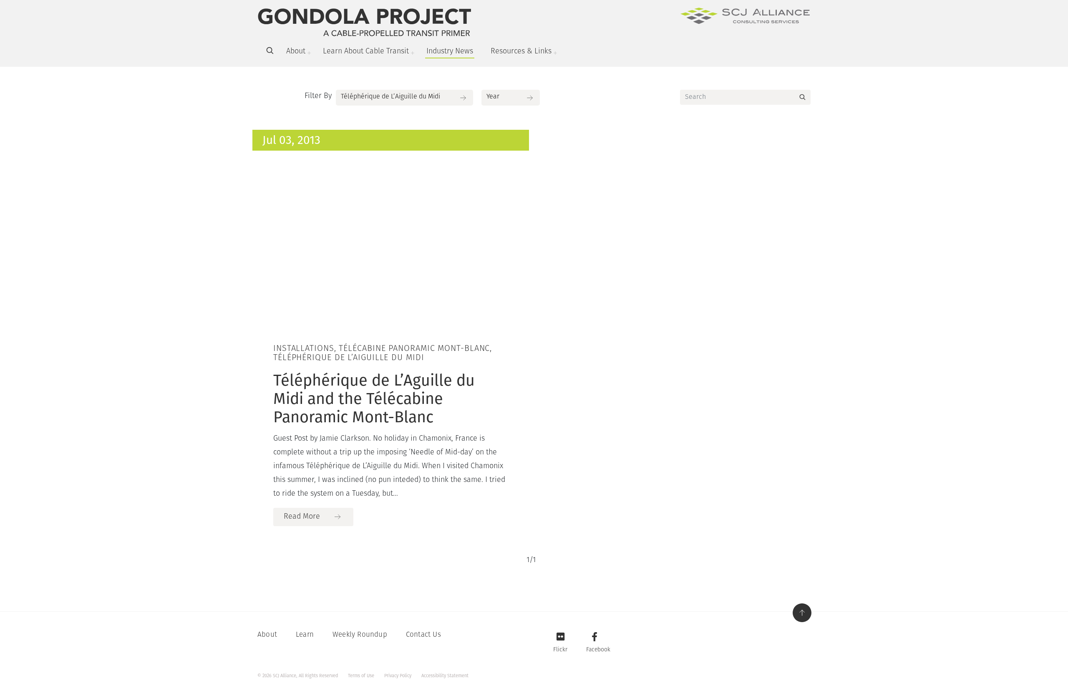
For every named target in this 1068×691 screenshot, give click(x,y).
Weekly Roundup (359, 634)
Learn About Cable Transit (366, 51)
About (295, 51)
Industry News (449, 51)
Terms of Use (361, 675)
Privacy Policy (397, 675)
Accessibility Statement (445, 675)
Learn (305, 634)
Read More (302, 517)
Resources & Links (521, 51)
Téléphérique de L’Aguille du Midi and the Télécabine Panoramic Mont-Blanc (374, 398)
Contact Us (423, 634)
